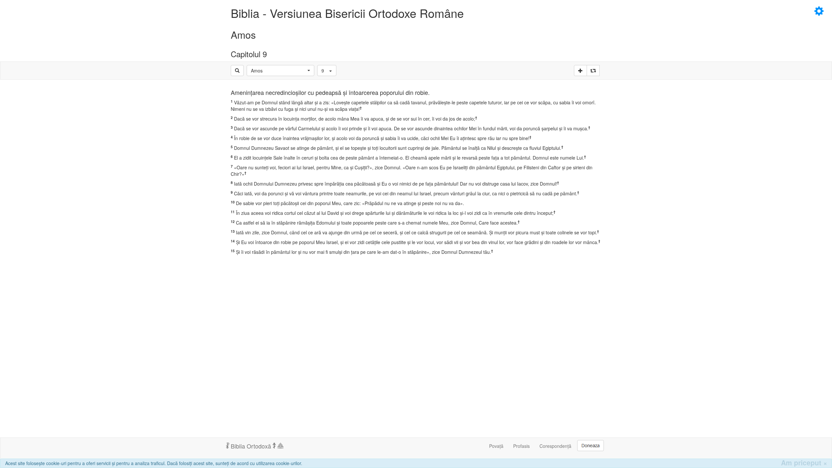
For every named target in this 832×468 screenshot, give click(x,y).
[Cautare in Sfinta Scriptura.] (237, 70)
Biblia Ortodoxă (251, 446)
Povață (496, 446)
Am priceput (804, 462)
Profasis (521, 446)
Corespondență (555, 446)
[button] (280, 70)
